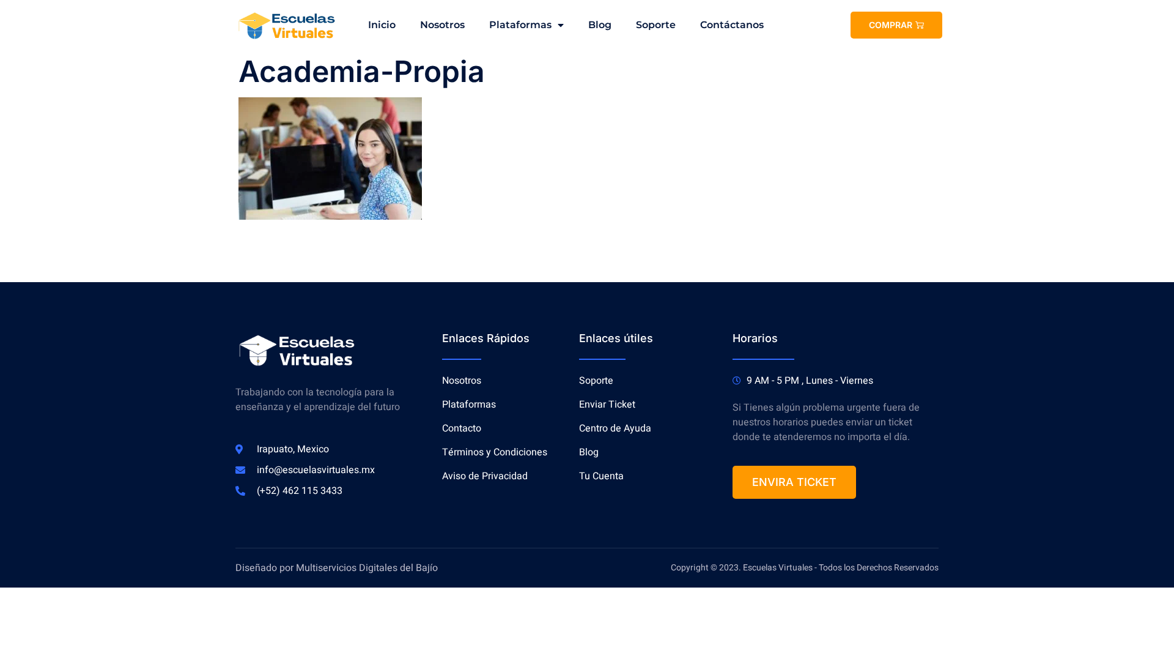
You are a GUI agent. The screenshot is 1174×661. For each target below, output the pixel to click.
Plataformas (520, 25)
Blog (599, 25)
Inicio (382, 25)
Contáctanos (732, 25)
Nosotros (442, 25)
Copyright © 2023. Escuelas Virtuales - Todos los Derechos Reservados (805, 567)
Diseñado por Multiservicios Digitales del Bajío (337, 568)
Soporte (656, 25)
